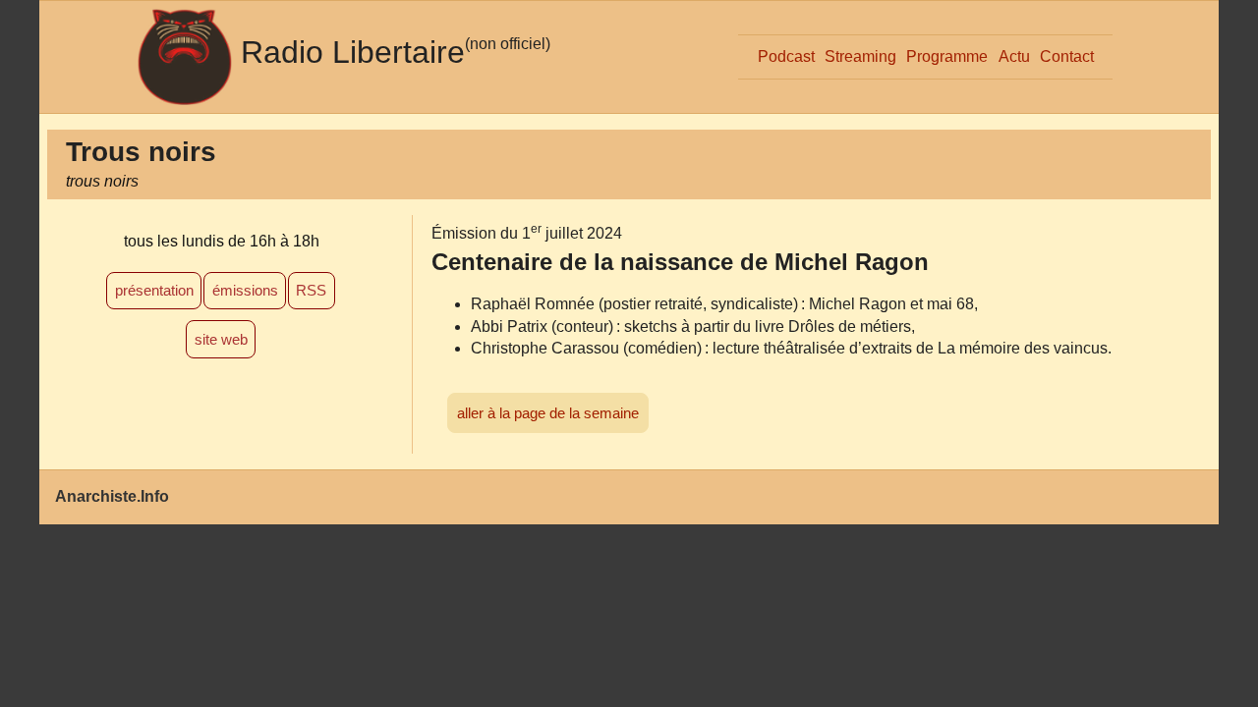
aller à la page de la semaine (548, 413)
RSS (311, 290)
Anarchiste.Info (112, 496)
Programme (947, 56)
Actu (1014, 56)
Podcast (786, 56)
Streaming (860, 56)
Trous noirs (141, 151)
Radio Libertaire (353, 52)
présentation (154, 290)
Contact (1067, 56)
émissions (245, 290)
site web (221, 339)
